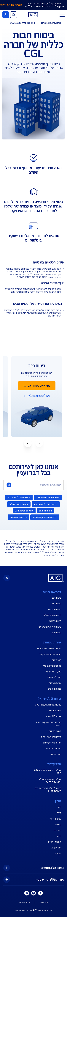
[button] (28, 443)
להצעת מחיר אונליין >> (11, 4)
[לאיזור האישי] (5, 14)
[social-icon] (40, 893)
